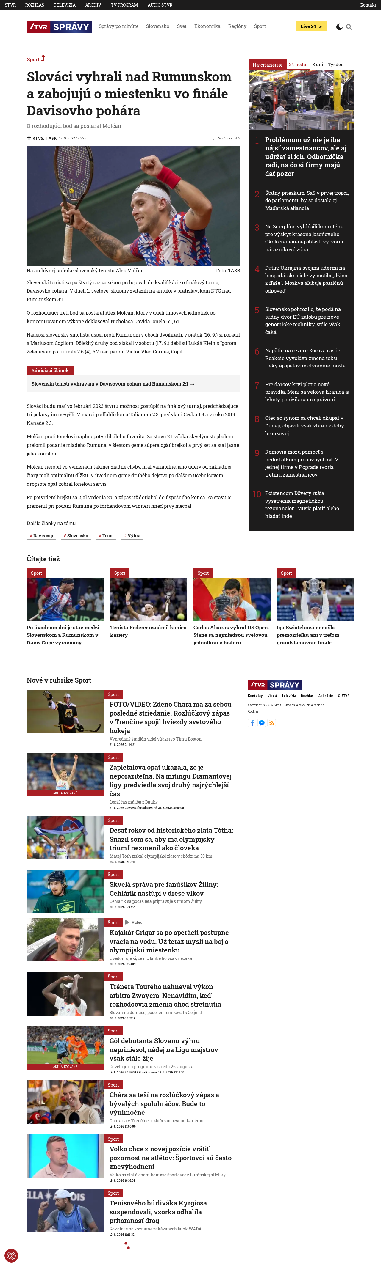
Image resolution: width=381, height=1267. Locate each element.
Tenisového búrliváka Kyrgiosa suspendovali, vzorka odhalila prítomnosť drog (158, 1212)
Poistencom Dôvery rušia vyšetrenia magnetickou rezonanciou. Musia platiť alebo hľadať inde (302, 504)
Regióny (237, 26)
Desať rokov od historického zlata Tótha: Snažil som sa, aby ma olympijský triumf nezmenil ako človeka (171, 839)
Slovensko (157, 26)
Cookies (253, 712)
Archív (93, 5)
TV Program (124, 5)
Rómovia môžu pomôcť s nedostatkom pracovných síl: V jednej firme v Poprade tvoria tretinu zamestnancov (302, 463)
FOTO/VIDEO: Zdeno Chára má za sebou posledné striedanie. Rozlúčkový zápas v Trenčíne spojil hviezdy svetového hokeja (171, 717)
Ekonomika (207, 26)
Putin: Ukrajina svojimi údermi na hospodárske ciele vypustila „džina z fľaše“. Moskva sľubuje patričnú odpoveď (306, 279)
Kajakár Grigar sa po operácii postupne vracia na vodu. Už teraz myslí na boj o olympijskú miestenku (169, 941)
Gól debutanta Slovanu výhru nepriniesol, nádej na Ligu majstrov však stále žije (164, 1049)
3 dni (318, 64)
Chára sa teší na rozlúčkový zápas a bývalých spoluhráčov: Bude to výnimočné (164, 1103)
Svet (182, 26)
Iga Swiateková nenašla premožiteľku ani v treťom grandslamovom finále (308, 635)
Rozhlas (34, 5)
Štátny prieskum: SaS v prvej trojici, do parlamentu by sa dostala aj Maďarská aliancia (307, 200)
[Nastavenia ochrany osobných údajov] (11, 1256)
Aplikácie (325, 696)
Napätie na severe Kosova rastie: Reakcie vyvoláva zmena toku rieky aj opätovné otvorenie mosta (305, 358)
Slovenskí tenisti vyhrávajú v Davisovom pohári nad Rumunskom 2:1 (110, 384)
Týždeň (336, 64)
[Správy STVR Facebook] (253, 725)
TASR (51, 138)
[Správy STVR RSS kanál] (271, 725)
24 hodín (298, 64)
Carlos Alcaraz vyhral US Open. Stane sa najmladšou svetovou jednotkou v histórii (231, 635)
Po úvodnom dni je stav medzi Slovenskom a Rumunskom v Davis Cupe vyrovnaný (63, 635)
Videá (272, 696)
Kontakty (255, 696)
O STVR (343, 696)
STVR (10, 5)
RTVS (37, 138)
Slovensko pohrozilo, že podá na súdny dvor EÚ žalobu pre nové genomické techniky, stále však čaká (303, 320)
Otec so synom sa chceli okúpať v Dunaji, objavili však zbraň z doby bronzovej (304, 425)
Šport (260, 26)
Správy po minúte (118, 26)
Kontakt (368, 5)
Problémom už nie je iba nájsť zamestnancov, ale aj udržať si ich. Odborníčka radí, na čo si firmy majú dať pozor (306, 156)
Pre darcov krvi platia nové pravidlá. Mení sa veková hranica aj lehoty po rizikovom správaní (307, 392)
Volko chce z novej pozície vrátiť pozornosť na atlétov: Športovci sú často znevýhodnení (171, 1158)
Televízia (65, 5)
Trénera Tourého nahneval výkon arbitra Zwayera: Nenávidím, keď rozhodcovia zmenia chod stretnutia (165, 995)
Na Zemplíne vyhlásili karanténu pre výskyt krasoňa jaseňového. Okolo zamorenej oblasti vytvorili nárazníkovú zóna (304, 238)
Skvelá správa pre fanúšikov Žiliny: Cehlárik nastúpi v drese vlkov (164, 888)
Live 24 (308, 26)
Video (137, 922)
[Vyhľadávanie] (349, 27)
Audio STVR (160, 5)
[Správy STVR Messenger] (262, 725)
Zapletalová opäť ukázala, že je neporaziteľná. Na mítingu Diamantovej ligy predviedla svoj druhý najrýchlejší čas (171, 780)
